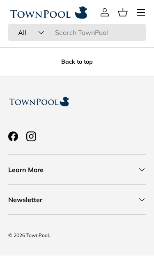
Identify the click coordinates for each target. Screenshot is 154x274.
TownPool (37, 235)
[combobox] (77, 32)
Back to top (77, 61)
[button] (123, 12)
